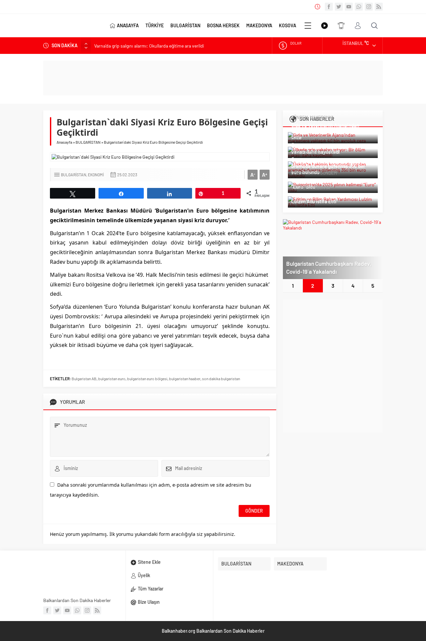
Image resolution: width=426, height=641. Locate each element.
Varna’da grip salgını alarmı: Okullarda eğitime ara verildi (149, 45)
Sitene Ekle (149, 562)
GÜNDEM (299, 117)
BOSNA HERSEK (223, 25)
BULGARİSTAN (185, 25)
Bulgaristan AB (84, 378)
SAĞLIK (324, 138)
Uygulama (341, 25)
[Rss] (379, 7)
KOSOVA (287, 25)
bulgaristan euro (111, 378)
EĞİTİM (297, 187)
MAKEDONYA (259, 25)
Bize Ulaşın (149, 602)
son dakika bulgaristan (221, 378)
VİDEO (324, 25)
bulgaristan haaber (184, 378)
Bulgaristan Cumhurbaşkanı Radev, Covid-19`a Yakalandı (328, 267)
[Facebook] (329, 7)
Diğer (308, 25)
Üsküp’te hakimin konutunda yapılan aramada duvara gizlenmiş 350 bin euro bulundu (329, 166)
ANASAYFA (128, 25)
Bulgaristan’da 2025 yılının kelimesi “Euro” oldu (328, 184)
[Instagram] (369, 7)
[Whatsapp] (359, 7)
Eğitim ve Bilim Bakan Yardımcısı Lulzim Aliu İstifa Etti (325, 198)
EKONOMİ (96, 174)
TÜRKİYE (154, 25)
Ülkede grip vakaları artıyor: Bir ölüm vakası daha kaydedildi (330, 149)
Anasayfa (64, 142)
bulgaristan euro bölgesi (147, 378)
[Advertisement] (333, 365)
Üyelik (144, 575)
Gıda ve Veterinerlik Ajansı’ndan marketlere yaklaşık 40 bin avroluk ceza (328, 131)
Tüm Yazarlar (150, 588)
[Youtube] (349, 7)
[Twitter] (339, 7)
